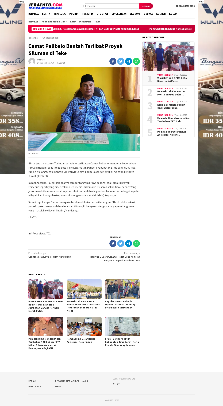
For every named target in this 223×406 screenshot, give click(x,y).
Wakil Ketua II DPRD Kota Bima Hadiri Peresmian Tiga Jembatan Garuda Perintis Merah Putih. (45, 306)
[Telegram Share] (128, 61)
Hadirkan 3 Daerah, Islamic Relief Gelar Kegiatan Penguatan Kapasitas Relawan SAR (115, 257)
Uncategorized (165, 75)
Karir (85, 381)
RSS (118, 384)
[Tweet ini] (120, 61)
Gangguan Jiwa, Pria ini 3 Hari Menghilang (49, 255)
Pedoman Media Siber (67, 381)
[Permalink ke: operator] (31, 61)
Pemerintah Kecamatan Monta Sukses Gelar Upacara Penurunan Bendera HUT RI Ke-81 (83, 306)
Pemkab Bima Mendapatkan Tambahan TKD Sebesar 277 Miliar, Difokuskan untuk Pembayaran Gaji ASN (44, 343)
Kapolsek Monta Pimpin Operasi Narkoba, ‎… (171, 106)
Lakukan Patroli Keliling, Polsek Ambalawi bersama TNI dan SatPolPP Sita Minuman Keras (72, 28)
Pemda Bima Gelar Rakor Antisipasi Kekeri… (171, 133)
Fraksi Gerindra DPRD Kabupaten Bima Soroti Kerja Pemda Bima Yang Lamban (122, 342)
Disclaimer (34, 386)
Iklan (58, 386)
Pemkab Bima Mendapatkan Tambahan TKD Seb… (173, 120)
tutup (22, 1)
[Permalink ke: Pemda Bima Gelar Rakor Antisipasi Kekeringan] (84, 326)
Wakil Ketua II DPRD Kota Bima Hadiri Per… (172, 79)
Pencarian (146, 5)
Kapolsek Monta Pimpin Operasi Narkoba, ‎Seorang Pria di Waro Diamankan (120, 304)
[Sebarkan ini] (112, 61)
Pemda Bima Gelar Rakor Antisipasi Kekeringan (81, 340)
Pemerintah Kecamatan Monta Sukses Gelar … (171, 93)
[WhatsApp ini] (136, 61)
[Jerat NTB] (45, 5)
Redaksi (32, 381)
